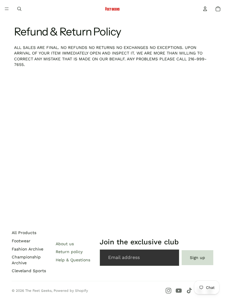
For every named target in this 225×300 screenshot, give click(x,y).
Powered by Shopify (71, 291)
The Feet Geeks (38, 291)
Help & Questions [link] (73, 260)
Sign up (197, 257)
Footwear (21, 240)
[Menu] (6, 9)
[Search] (19, 8)
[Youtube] (178, 290)
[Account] (205, 8)
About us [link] (65, 243)
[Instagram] (168, 290)
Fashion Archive (27, 249)
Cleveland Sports (29, 270)
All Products (24, 232)
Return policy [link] (69, 251)
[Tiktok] (189, 290)
